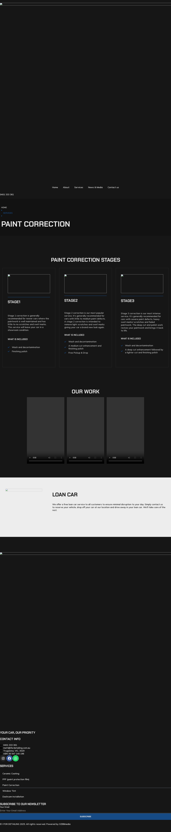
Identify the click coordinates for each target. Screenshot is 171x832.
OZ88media (64, 824)
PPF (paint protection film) (16, 779)
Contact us (113, 187)
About (66, 187)
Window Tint (9, 791)
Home (55, 187)
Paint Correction (11, 785)
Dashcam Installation (13, 796)
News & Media (95, 187)
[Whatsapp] (16, 758)
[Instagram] (3, 758)
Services (78, 187)
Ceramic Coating (11, 773)
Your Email (4, 807)
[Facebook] (9, 758)
